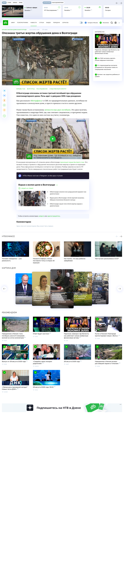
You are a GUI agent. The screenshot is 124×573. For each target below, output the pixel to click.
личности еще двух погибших (57, 110)
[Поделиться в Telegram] (4, 90)
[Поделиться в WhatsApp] (4, 105)
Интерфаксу (36, 101)
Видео (48, 22)
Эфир (13, 22)
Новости (34, 22)
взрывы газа (20, 89)
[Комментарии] (4, 115)
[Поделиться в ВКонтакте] (4, 95)
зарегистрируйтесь (53, 216)
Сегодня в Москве (93, 22)
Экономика (106, 22)
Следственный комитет (58, 89)
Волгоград (31, 89)
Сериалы (65, 22)
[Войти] (116, 23)
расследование (42, 89)
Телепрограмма (22, 22)
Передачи (56, 22)
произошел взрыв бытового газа (72, 162)
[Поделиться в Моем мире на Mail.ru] (4, 110)
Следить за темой (27, 188)
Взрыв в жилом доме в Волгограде (14, 29)
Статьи (41, 22)
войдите (41, 216)
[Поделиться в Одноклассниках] (4, 100)
